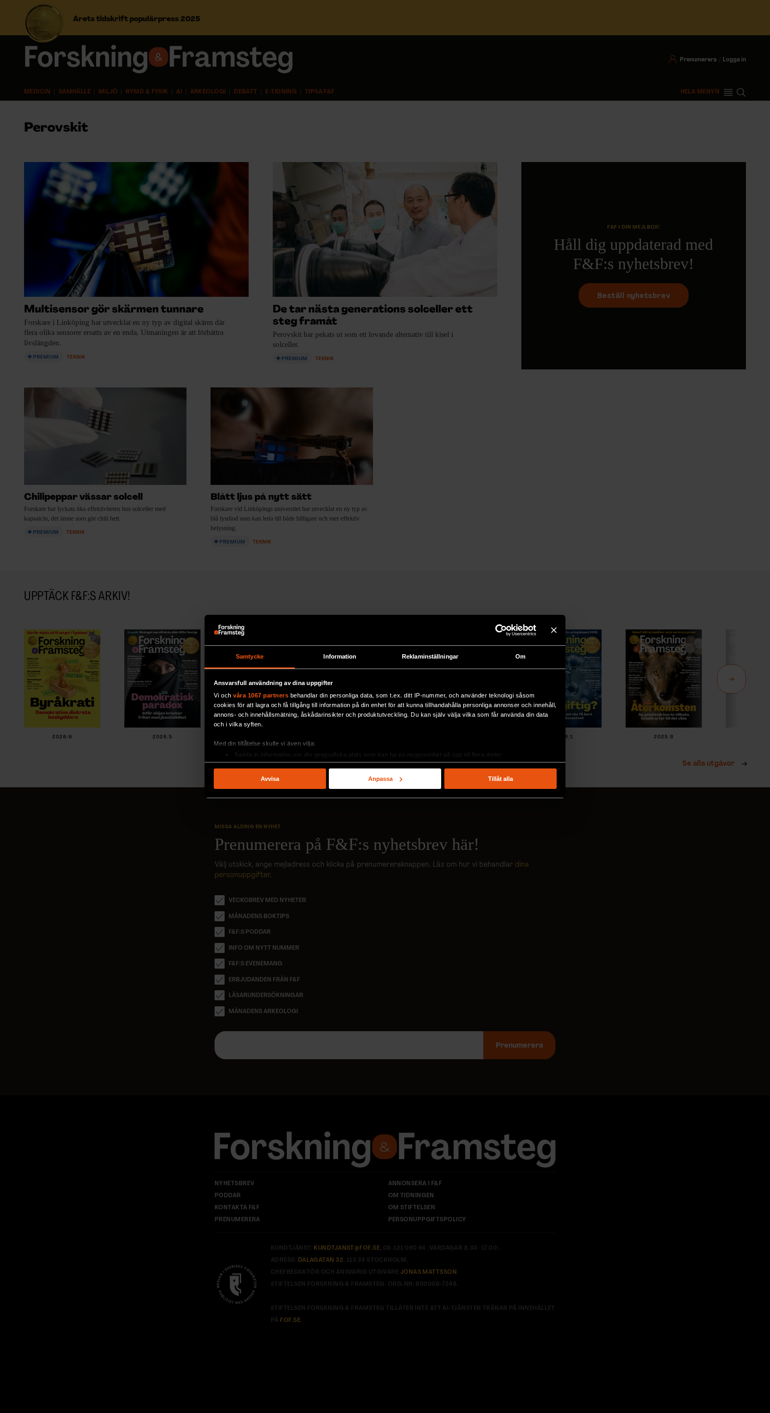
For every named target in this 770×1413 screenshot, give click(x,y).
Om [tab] (520, 656)
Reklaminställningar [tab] (430, 656)
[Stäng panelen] (554, 630)
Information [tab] (339, 656)
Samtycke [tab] (249, 656)
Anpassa (380, 778)
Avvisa (270, 778)
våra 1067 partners (260, 695)
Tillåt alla (500, 778)
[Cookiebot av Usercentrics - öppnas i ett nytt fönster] (501, 630)
